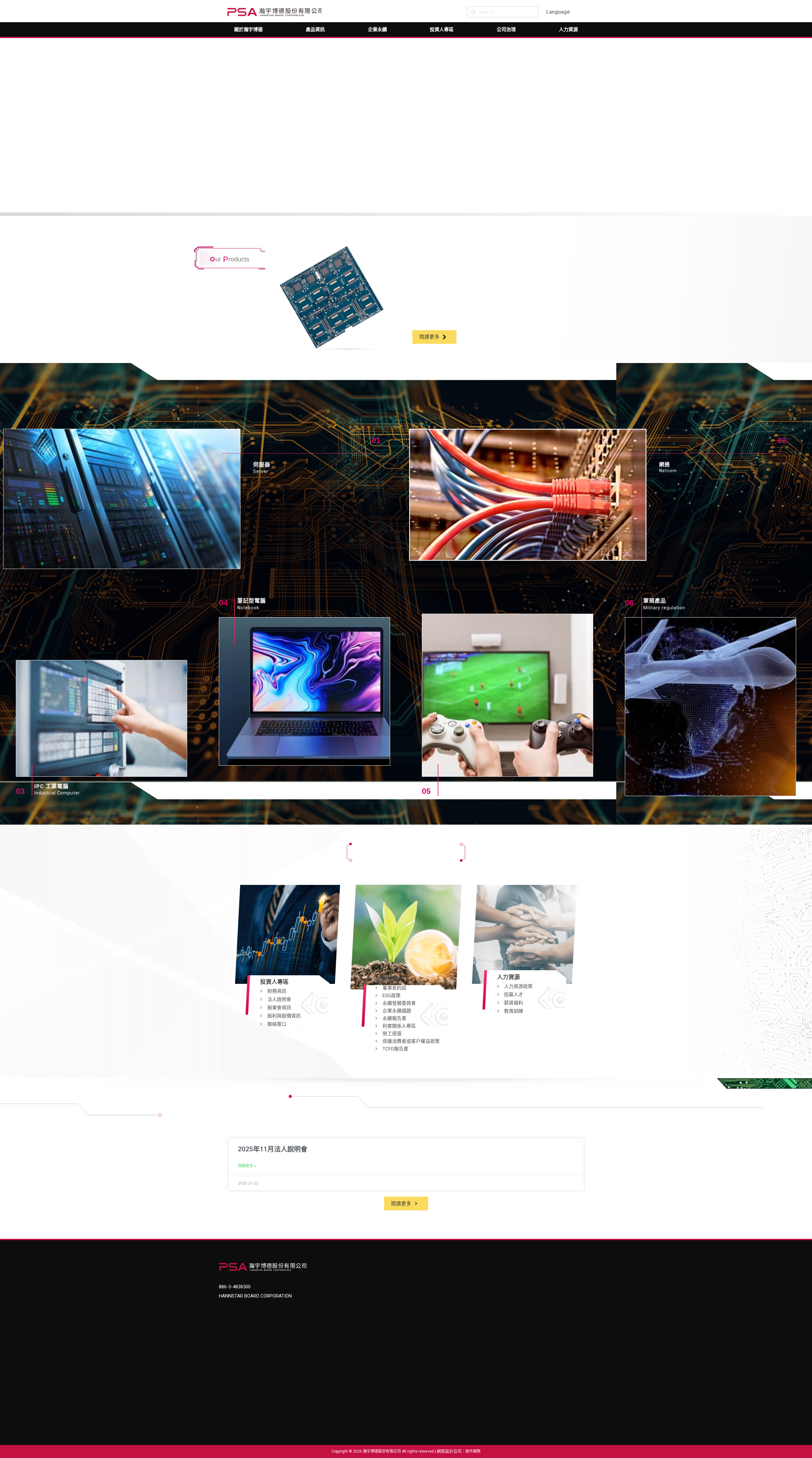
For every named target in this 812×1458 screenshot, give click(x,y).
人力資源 (568, 29)
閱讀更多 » (247, 1166)
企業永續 (377, 29)
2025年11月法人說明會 (272, 1149)
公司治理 (506, 29)
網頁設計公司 (449, 1451)
